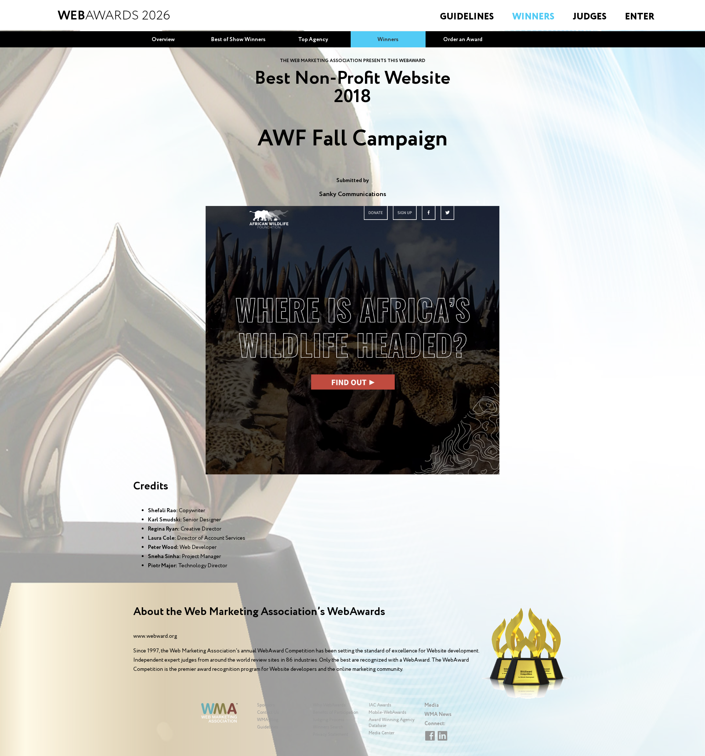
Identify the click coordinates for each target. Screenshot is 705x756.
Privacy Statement (330, 734)
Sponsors (266, 705)
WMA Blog (267, 720)
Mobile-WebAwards (387, 712)
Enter (639, 16)
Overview (163, 40)
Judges (590, 16)
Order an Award (462, 40)
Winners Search (328, 727)
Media (431, 705)
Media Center (381, 733)
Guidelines (467, 16)
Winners (533, 16)
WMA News (438, 714)
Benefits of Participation (335, 712)
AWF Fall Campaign (352, 139)
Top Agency (313, 40)
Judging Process (328, 720)
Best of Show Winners (238, 40)
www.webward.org (155, 636)
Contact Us (268, 712)
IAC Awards (380, 705)
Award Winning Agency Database (392, 723)
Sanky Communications (352, 194)
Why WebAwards (329, 705)
